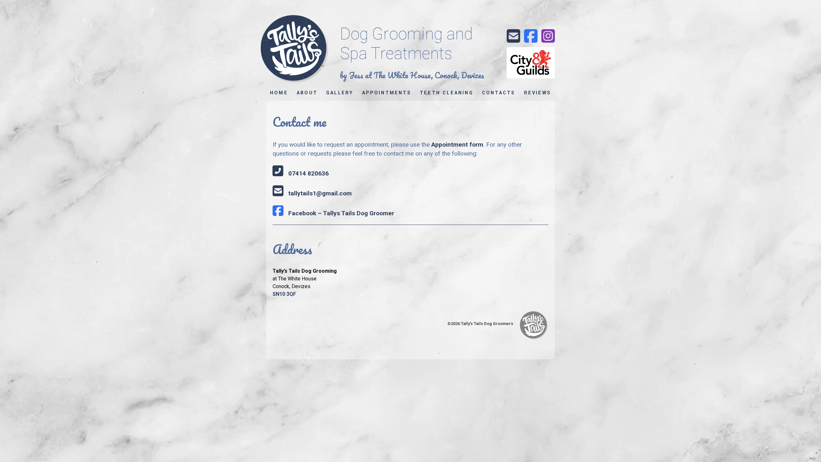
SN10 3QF (284, 294)
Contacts (498, 93)
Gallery (339, 93)
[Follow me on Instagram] (548, 36)
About (307, 93)
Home (279, 93)
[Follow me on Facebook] (530, 36)
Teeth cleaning (446, 93)
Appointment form (457, 144)
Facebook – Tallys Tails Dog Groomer (341, 213)
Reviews (537, 93)
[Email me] (513, 36)
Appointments (386, 93)
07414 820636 (308, 173)
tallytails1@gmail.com (320, 193)
